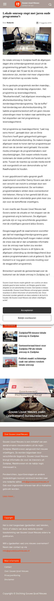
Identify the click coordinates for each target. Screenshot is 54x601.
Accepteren (27, 310)
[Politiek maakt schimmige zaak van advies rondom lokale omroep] (10, 362)
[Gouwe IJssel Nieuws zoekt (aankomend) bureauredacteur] (27, 400)
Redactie (10, 23)
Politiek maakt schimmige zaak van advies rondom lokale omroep (32, 361)
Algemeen (7, 340)
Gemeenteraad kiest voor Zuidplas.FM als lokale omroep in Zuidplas (32, 348)
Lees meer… (9, 496)
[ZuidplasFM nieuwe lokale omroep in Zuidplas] (10, 336)
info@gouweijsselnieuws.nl (35, 481)
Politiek (6, 366)
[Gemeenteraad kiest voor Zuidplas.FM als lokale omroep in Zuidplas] (10, 349)
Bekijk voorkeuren (27, 318)
